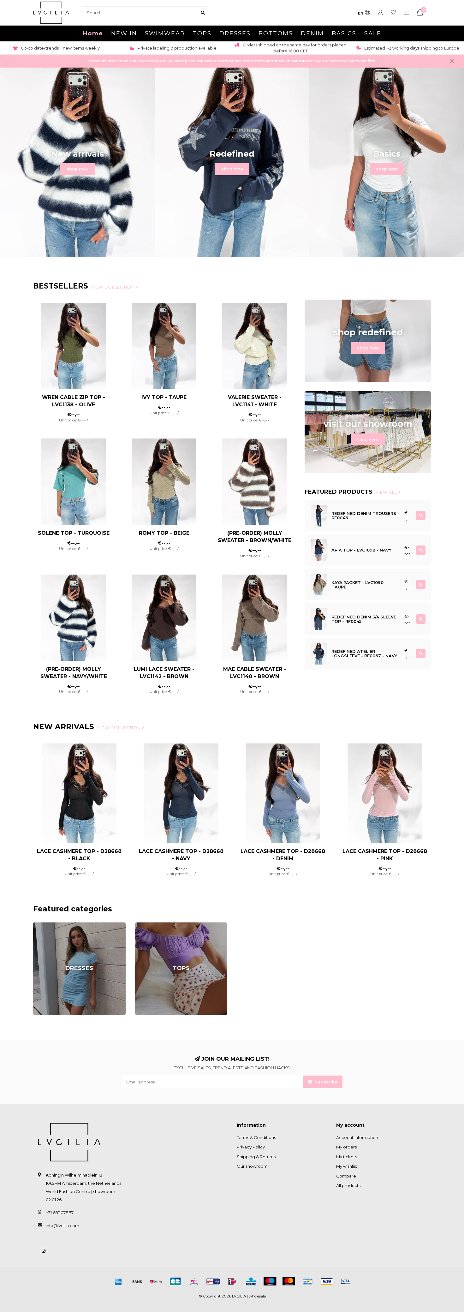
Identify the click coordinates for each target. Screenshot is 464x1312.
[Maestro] (270, 1281)
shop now (77, 168)
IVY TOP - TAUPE (164, 397)
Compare (346, 1175)
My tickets (346, 1156)
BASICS (344, 33)
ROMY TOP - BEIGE (164, 533)
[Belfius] (156, 1281)
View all (387, 492)
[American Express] (118, 1281)
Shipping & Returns (256, 1156)
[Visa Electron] (346, 1281)
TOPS (202, 33)
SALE (372, 33)
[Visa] (327, 1281)
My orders (346, 1146)
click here (368, 439)
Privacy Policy (251, 1146)
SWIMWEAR (165, 33)
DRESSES (235, 33)
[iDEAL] (232, 1281)
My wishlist (346, 1166)
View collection (113, 287)
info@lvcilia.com (62, 1225)
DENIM (312, 33)
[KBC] (251, 1281)
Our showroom (252, 1166)
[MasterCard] (289, 1281)
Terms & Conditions (256, 1137)
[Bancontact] (308, 1281)
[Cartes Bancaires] (175, 1281)
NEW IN (124, 33)
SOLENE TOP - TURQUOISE (74, 533)
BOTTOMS (276, 33)
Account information (357, 1137)
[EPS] (194, 1281)
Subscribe (325, 1081)
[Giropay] (213, 1281)
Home (93, 33)
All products (348, 1185)
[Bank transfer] (137, 1281)
